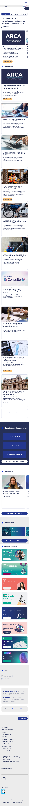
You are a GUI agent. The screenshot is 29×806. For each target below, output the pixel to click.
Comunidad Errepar (6, 746)
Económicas (14, 14)
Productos (4, 732)
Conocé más (7, 588)
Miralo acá (7, 559)
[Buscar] (5, 2)
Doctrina (14, 445)
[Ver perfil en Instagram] (15, 771)
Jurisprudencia (14, 454)
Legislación (14, 437)
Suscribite (7, 573)
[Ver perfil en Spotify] (21, 771)
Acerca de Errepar (6, 748)
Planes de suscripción (7, 729)
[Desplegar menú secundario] (20, 2)
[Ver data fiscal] (14, 791)
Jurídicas (23, 14)
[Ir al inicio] (7, 718)
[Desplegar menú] (2, 2)
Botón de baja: (7, 697)
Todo (5, 14)
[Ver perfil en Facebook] (2, 771)
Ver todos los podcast (14, 540)
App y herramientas (6, 734)
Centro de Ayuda (5, 751)
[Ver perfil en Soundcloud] (18, 771)
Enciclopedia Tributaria (7, 741)
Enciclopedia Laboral (6, 744)
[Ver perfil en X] (5, 771)
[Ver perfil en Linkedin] (8, 771)
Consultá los (14, 709)
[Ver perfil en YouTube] (12, 771)
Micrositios (4, 736)
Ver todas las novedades (14, 461)
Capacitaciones (5, 725)
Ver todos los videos (14, 513)
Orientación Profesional (7, 739)
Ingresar (25, 2)
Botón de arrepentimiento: (10, 691)
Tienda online (4, 727)
